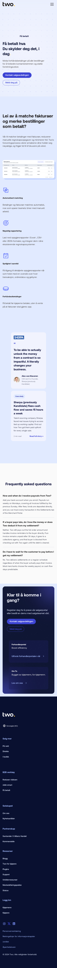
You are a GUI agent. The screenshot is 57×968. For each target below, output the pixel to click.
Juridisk (6, 941)
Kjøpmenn (7, 907)
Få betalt (6, 790)
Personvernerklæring (12, 931)
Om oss (6, 813)
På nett (6, 746)
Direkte (6, 751)
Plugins (6, 869)
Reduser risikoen (10, 779)
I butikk (6, 756)
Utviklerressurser (10, 879)
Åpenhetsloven (9, 947)
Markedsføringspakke (12, 885)
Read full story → (36, 436)
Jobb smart (7, 785)
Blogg (5, 858)
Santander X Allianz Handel (15, 836)
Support (6, 874)
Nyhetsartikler (9, 818)
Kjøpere (6, 913)
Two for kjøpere (9, 864)
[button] (51, 4)
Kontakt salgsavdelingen (17, 75)
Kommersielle (9, 841)
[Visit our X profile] (9, 924)
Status (5, 890)
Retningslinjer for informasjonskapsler (19, 936)
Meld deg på (11, 82)
